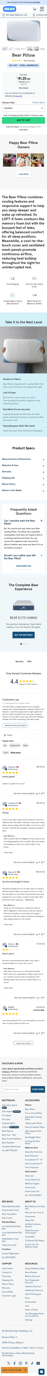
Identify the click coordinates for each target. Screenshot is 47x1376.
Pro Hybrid (6, 1116)
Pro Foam (6, 1119)
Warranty (6, 1288)
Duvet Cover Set (32, 1191)
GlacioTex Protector (33, 1152)
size (5, 745)
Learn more (23, 129)
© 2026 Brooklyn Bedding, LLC (17, 1331)
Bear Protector (31, 1156)
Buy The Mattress (24, 635)
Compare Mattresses (11, 1147)
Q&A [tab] (29, 661)
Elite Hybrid (11, 1112)
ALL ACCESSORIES (33, 1195)
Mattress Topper (32, 1184)
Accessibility (7, 1292)
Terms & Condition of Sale (14, 1348)
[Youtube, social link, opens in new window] (38, 1363)
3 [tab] (26, 643)
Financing (6, 1276)
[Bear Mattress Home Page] (9, 9)
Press (27, 1298)
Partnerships (30, 1302)
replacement (15, 745)
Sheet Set (29, 1176)
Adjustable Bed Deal (11, 1206)
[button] (9, 160)
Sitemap (28, 1320)
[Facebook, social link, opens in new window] (14, 1363)
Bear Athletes (31, 1272)
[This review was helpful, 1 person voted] (38, 998)
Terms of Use (35, 1348)
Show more (16, 753)
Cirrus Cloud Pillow (33, 1113)
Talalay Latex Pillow (33, 1123)
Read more (29, 900)
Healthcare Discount (34, 1290)
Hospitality (29, 1237)
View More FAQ (23, 566)
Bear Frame (7, 1218)
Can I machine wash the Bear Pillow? (19, 522)
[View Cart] (34, 9)
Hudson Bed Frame (10, 1210)
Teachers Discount (33, 1286)
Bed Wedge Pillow (33, 1137)
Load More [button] (23, 174)
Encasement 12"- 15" (34, 1160)
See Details (36, 2)
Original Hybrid (8, 1123)
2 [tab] (23, 643)
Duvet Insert (30, 1188)
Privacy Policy (9, 1337)
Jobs (27, 1306)
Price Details (23, 88)
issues (6, 752)
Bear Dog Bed (8, 1143)
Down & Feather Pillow (35, 1127)
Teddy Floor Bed (9, 1245)
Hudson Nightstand (10, 1254)
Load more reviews (23, 1043)
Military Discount (32, 1276)
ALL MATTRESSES (9, 1150)
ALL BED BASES (9, 1257)
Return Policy (8, 1284)
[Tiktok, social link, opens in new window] (32, 1363)
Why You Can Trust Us (34, 1213)
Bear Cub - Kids (9, 1135)
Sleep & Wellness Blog (34, 1269)
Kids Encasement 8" (33, 1164)
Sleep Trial (29, 1220)
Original (10, 1127)
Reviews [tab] (20, 662)
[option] (23, 30)
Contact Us (7, 1272)
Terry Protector (32, 1168)
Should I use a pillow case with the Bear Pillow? (20, 557)
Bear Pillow (30, 1109)
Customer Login (9, 1296)
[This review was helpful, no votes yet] (37, 793)
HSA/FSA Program (33, 1294)
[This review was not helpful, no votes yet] (42, 793)
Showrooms (30, 1216)
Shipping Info (7, 1280)
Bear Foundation (9, 1214)
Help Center (7, 1269)
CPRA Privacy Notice (12, 1343)
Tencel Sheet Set (32, 1180)
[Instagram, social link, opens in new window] (20, 1363)
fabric (25, 745)
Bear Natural (7, 1131)
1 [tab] (20, 643)
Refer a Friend (31, 1310)
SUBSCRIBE (38, 1089)
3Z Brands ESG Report (35, 1241)
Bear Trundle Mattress (11, 1139)
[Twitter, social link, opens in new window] (8, 1363)
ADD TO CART (23, 120)
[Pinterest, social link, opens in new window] (26, 1363)
